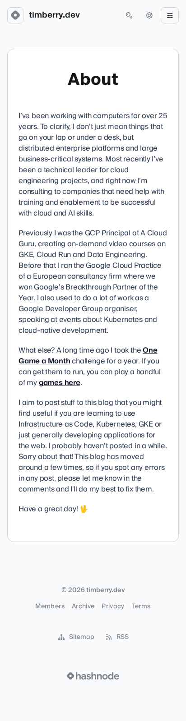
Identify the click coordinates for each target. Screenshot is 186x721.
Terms (141, 606)
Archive (83, 606)
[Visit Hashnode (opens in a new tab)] (93, 676)
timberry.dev (54, 15)
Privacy (113, 606)
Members (49, 606)
